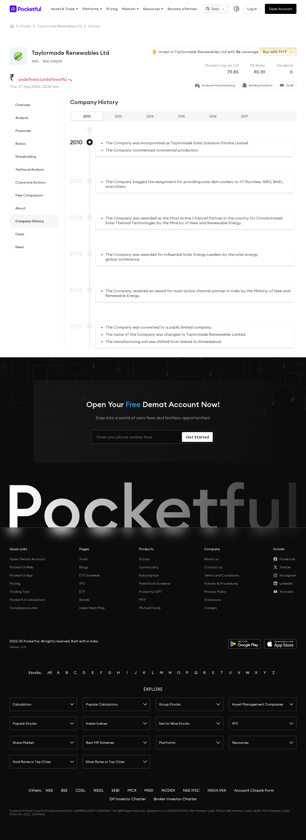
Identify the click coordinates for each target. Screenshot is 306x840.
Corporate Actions (30, 182)
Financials (23, 131)
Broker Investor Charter (175, 798)
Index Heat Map (92, 608)
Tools (83, 559)
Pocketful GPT (150, 591)
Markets (129, 9)
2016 (213, 116)
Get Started (197, 437)
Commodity (148, 567)
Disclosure (212, 600)
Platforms (90, 9)
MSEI (148, 790)
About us (211, 559)
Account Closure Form (254, 790)
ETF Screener (89, 575)
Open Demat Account (27, 559)
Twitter (285, 567)
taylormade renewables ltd (59, 26)
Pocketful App (21, 575)
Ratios (20, 143)
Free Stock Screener (154, 583)
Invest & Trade (63, 9)
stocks (25, 26)
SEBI (116, 790)
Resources (151, 9)
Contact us (213, 567)
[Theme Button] (236, 9)
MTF (142, 600)
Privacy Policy (215, 591)
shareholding (25, 156)
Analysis (21, 118)
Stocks (144, 559)
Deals (19, 234)
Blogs (83, 567)
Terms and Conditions (221, 575)
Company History (29, 221)
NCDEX (168, 790)
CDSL (81, 790)
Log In (252, 9)
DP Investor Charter (127, 798)
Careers (210, 608)
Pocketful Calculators (27, 600)
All (49, 672)
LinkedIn (286, 583)
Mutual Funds (150, 608)
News (19, 247)
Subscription (149, 575)
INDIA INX (217, 790)
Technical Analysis (29, 169)
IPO (82, 583)
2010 (87, 116)
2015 (181, 116)
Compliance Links (24, 608)
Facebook (287, 559)
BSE (64, 790)
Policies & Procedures (221, 583)
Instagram (287, 575)
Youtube (286, 591)
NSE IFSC (191, 790)
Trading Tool (19, 591)
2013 (118, 116)
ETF (82, 591)
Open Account (280, 9)
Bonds (84, 600)
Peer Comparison (29, 195)
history (94, 26)
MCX (132, 790)
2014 (150, 116)
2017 (244, 116)
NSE (49, 790)
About (20, 208)
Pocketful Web (21, 567)
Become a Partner (182, 9)
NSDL (98, 790)
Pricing (112, 9)
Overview (22, 105)
